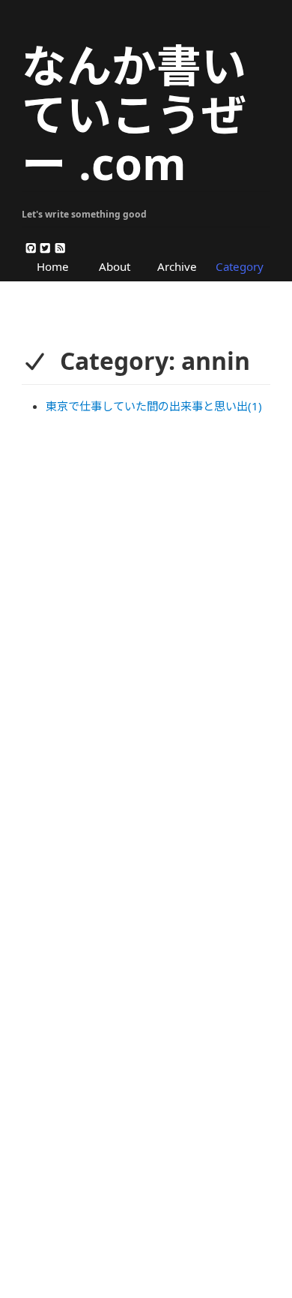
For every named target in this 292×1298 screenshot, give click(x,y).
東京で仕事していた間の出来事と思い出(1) (154, 405)
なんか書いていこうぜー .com (134, 114)
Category (240, 266)
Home (53, 266)
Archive (177, 266)
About (114, 266)
